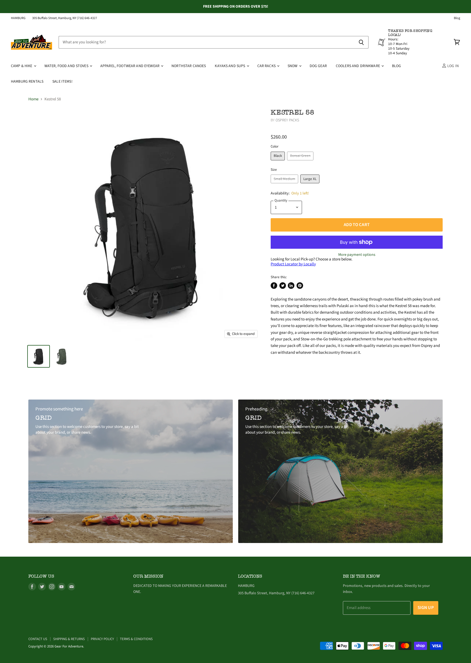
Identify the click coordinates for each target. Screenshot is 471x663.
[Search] (361, 42)
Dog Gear (318, 66)
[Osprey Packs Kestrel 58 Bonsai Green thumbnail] (62, 356)
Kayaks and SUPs (230, 66)
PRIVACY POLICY (102, 639)
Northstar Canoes (188, 66)
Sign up (426, 607)
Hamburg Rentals (27, 81)
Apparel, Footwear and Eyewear (130, 66)
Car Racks (266, 66)
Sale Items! (62, 81)
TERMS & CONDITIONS (136, 639)
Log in (452, 66)
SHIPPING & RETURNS (69, 639)
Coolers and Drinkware (358, 66)
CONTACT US (37, 639)
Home (33, 99)
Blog (457, 18)
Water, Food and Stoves (66, 66)
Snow (293, 66)
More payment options (356, 255)
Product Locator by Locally (293, 264)
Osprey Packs (287, 120)
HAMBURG (18, 18)
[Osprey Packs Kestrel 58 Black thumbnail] (38, 356)
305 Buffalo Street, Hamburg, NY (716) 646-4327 (64, 18)
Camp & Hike (22, 66)
